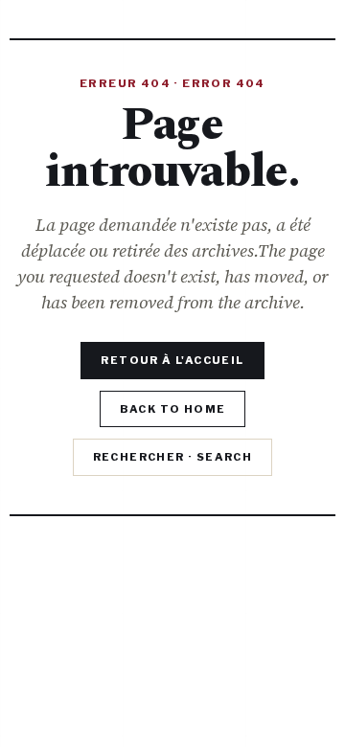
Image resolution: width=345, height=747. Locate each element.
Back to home (173, 409)
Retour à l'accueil (172, 360)
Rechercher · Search (173, 457)
